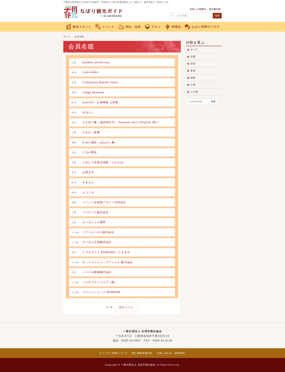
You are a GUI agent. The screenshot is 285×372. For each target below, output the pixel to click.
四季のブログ (206, 26)
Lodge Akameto (93, 92)
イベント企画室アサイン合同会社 (104, 202)
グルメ (156, 26)
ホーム (66, 36)
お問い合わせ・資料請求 (171, 353)
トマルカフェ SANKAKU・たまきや (106, 252)
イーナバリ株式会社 (95, 212)
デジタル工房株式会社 (96, 242)
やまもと (88, 182)
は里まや (88, 172)
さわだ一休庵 (91, 132)
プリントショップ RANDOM (101, 292)
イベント (108, 26)
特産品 (176, 26)
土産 (192, 84)
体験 (192, 77)
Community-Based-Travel (100, 82)
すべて (194, 49)
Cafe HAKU (90, 72)
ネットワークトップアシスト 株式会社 (107, 262)
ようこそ (88, 192)
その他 (194, 91)
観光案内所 (215, 9)
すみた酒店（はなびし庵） (99, 142)
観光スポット (82, 26)
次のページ (126, 307)
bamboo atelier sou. (96, 62)
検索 (217, 15)
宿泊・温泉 (133, 26)
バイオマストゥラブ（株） (99, 282)
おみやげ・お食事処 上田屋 (100, 102)
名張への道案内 (198, 9)
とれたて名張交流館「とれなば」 (104, 162)
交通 (192, 56)
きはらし (88, 112)
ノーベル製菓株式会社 (96, 272)
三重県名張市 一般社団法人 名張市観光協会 (102, 12)
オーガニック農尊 (94, 222)
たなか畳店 (89, 152)
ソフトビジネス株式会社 (98, 232)
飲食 (192, 70)
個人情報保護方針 (142, 353)
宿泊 (192, 63)
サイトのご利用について (113, 353)
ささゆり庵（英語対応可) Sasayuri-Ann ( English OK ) (120, 122)
